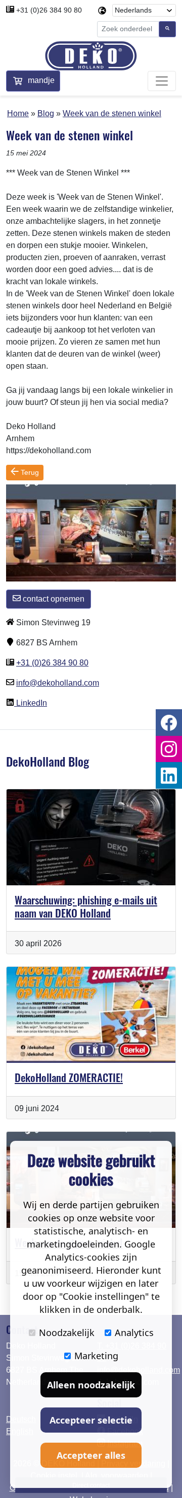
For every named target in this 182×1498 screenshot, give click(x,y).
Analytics (134, 1332)
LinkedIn (30, 703)
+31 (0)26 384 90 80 (49, 10)
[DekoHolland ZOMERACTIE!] (91, 1015)
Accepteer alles (91, 1455)
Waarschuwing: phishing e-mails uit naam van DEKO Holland (86, 906)
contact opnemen (52, 599)
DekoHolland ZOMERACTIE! (69, 1077)
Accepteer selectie (91, 1420)
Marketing (96, 1356)
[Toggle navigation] (162, 81)
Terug (29, 472)
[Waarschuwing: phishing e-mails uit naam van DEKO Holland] (91, 837)
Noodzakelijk (67, 1332)
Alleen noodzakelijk (91, 1385)
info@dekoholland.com (57, 683)
